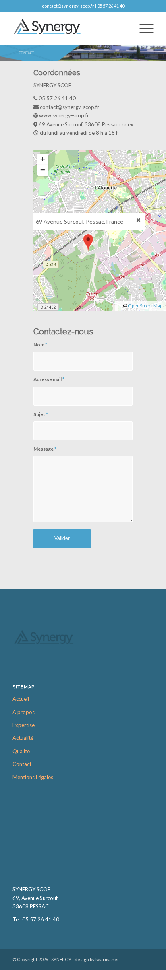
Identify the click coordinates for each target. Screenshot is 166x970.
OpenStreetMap (145, 306)
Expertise (23, 725)
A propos (23, 712)
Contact (21, 764)
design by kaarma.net (97, 959)
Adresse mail (48, 379)
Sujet (40, 414)
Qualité (21, 751)
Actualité (22, 738)
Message (44, 449)
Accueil (20, 699)
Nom (40, 345)
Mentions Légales (32, 777)
